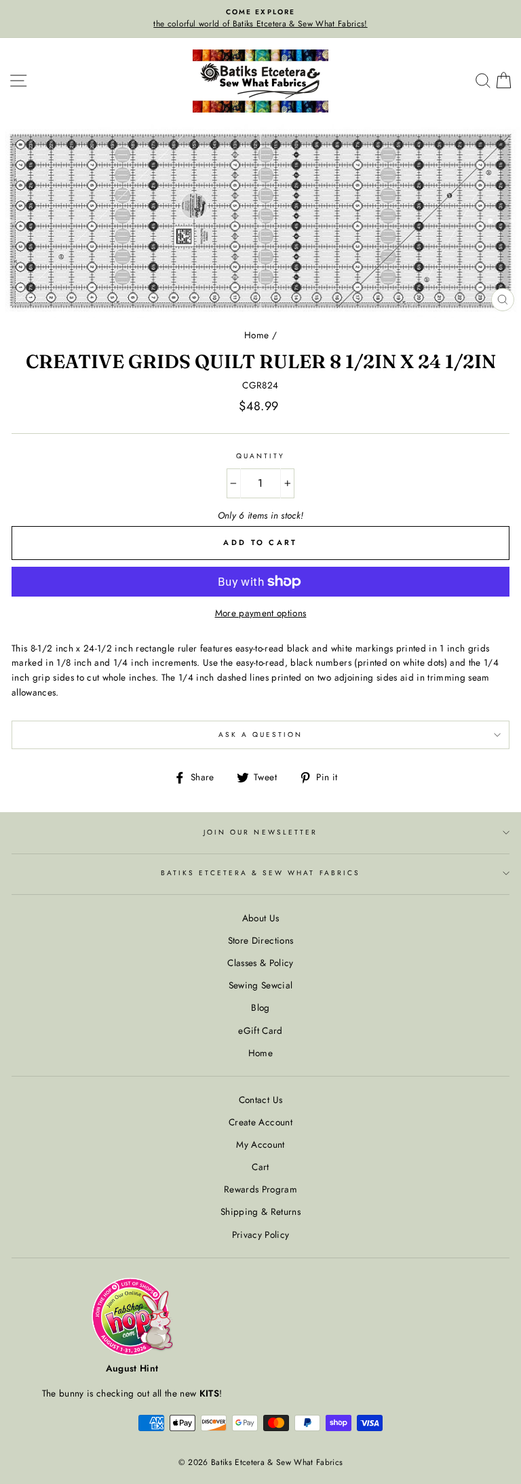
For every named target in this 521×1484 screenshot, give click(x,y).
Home (256, 335)
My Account (260, 1144)
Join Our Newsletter (260, 832)
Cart (260, 1167)
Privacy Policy (261, 1234)
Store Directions (260, 940)
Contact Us (260, 1099)
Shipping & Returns (260, 1211)
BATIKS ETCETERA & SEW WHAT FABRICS (260, 873)
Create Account (260, 1122)
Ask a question (260, 734)
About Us (260, 918)
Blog (260, 1007)
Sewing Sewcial (261, 985)
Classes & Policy (260, 962)
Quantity (260, 456)
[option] (260, 19)
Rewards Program (260, 1189)
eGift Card (260, 1030)
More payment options (261, 613)
